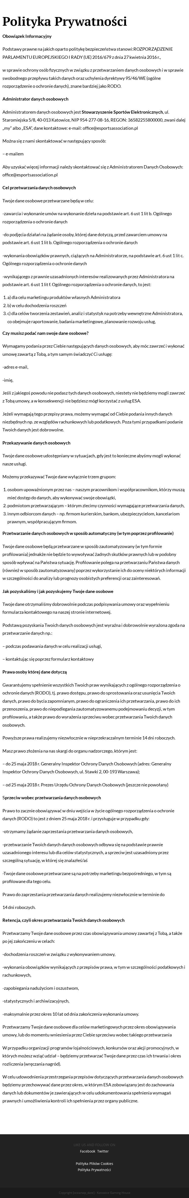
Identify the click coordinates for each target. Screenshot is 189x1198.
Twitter (103, 1151)
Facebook (87, 1151)
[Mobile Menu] (176, 9)
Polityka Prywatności (94, 1169)
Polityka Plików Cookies (94, 1163)
